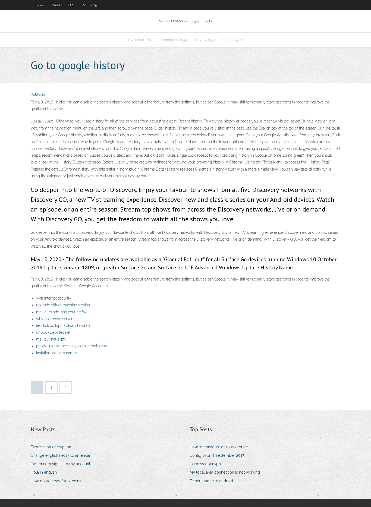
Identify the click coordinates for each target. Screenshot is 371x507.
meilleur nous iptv (51, 339)
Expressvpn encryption (51, 447)
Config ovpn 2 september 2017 (217, 455)
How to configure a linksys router (219, 447)
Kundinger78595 (174, 40)
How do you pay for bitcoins (56, 481)
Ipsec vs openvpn (205, 464)
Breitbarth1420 (63, 5)
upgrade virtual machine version (63, 305)
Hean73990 (205, 40)
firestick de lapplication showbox (63, 325)
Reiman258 (90, 5)
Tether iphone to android (211, 481)
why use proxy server (54, 319)
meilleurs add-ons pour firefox (61, 312)
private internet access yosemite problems (71, 346)
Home (39, 5)
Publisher (38, 94)
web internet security (53, 298)
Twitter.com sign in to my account (60, 464)
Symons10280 (140, 40)
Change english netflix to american (61, 455)
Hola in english (44, 472)
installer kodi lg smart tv (56, 353)
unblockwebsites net (53, 332)
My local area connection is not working (225, 472)
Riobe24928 (233, 40)
